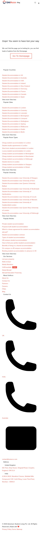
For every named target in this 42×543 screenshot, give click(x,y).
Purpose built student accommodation (15, 227)
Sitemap (19, 529)
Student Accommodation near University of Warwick (19, 199)
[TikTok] (3, 513)
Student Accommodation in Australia (14, 78)
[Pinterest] (3, 521)
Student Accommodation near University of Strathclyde (20, 189)
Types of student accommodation (13, 237)
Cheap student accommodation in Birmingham (18, 153)
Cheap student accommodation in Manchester (18, 156)
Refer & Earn (6, 262)
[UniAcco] (18, 499)
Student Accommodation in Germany (14, 89)
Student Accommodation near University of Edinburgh (20, 213)
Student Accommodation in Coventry (14, 110)
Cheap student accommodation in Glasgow (16, 164)
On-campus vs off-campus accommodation (16, 248)
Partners (5, 283)
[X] (3, 507)
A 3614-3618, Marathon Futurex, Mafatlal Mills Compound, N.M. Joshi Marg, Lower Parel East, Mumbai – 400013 (18, 478)
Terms (14, 529)
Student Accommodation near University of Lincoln (19, 197)
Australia (5, 418)
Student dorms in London (10, 162)
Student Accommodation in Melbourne (15, 126)
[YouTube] (3, 515)
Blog (3, 291)
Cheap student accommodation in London (16, 143)
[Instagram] (3, 501)
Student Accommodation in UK (12, 75)
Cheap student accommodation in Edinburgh (17, 159)
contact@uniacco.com (9, 459)
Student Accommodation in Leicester (14, 113)
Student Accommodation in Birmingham (15, 116)
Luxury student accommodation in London (16, 151)
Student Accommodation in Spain (13, 97)
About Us (5, 278)
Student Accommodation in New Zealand (16, 86)
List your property (8, 259)
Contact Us (6, 281)
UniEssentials (9, 267)
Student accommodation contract (13, 235)
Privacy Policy (7, 529)
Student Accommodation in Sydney (14, 124)
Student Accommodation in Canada (14, 94)
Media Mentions (7, 264)
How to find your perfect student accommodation (18, 243)
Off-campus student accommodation (14, 240)
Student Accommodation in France (14, 91)
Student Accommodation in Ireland (14, 83)
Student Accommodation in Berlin (13, 132)
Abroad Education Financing (11, 273)
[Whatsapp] (3, 518)
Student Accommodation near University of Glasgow (19, 178)
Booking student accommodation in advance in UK (19, 251)
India (3, 377)
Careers (5, 286)
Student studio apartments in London (14, 145)
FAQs (4, 289)
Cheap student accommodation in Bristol (16, 167)
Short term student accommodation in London (17, 148)
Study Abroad (6, 270)
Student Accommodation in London (14, 108)
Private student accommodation (13, 224)
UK (3, 335)
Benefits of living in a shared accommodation (17, 245)
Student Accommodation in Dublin (13, 129)
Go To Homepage (21, 56)
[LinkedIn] (3, 510)
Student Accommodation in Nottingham (15, 121)
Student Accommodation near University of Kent (18, 181)
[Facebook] (3, 504)
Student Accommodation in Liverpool (14, 118)
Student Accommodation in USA (13, 81)
